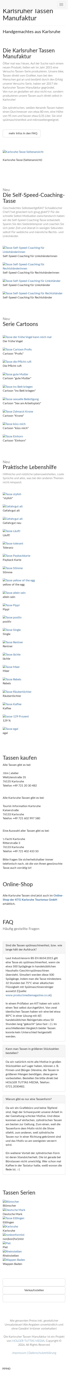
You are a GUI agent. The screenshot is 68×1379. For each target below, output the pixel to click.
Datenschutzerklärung (42, 1352)
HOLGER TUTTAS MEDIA (28, 1340)
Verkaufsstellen (34, 1290)
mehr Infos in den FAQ (22, 133)
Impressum (19, 1352)
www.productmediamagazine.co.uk (28, 995)
